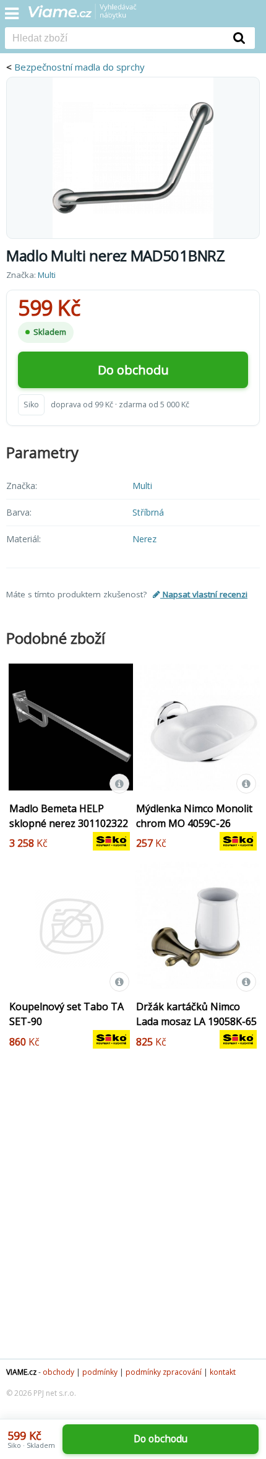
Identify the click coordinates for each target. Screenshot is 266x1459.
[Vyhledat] (239, 37)
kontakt (223, 1372)
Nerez (144, 539)
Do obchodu (133, 370)
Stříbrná (148, 512)
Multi (47, 274)
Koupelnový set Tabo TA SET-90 (66, 1014)
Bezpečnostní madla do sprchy (79, 67)
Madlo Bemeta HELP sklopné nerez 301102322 (68, 816)
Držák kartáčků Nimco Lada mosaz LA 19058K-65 (196, 1014)
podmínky (100, 1372)
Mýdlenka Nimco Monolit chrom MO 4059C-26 (194, 816)
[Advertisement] (133, 1213)
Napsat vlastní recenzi (203, 594)
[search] (114, 39)
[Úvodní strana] (90, 15)
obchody (58, 1372)
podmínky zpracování (164, 1372)
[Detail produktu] (119, 783)
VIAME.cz (21, 1372)
